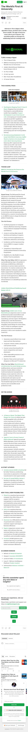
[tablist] (7, 638)
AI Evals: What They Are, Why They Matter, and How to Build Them (10, 662)
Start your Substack (10, 725)
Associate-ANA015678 (15, 556)
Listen (24, 18)
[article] (14, 666)
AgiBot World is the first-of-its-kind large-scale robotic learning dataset (15, 139)
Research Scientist (16, 553)
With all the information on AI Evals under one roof (10, 666)
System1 (6, 538)
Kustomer (7, 520)
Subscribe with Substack (15, 710)
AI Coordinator (18, 558)
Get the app (21, 725)
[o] (14, 300)
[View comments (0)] (6, 22)
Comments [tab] (4, 638)
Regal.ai (6, 528)
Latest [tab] (6, 656)
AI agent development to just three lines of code (14, 115)
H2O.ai (6, 509)
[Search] (25, 656)
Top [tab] (3, 656)
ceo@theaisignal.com (13, 604)
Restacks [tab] (11, 638)
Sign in (25, 2)
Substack (7, 729)
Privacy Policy (16, 716)
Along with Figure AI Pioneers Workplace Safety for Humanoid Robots (9, 680)
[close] (24, 683)
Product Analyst (15, 563)
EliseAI (6, 495)
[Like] (2, 22)
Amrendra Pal (10, 16)
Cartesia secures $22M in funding (14, 470)
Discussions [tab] (12, 656)
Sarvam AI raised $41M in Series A (14, 478)
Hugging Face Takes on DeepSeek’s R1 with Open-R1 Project (9, 676)
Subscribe (19, 2)
